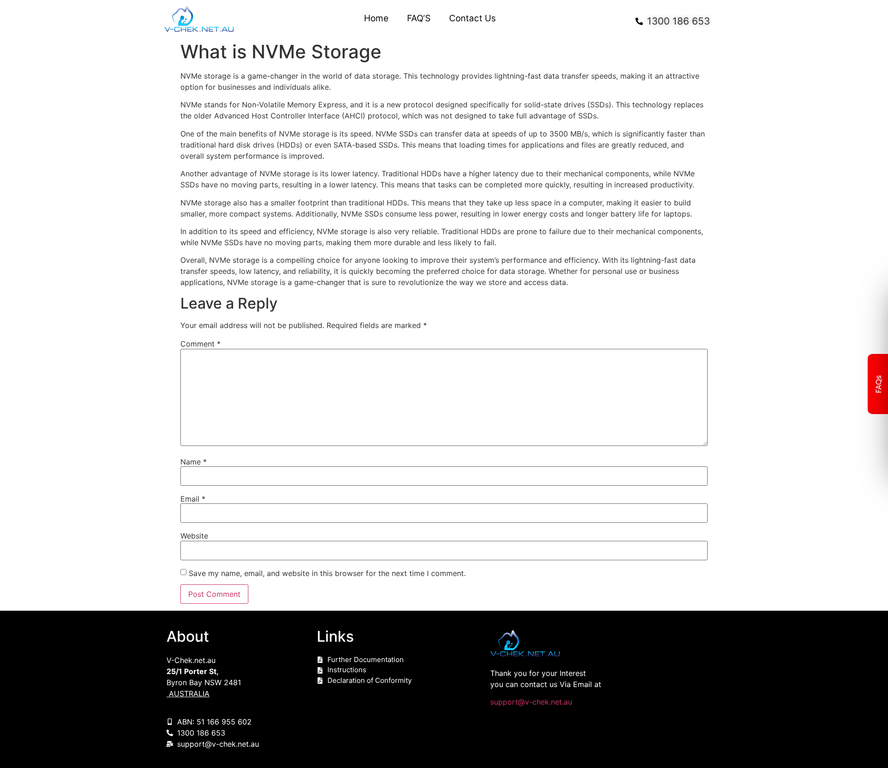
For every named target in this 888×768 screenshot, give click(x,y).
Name (193, 461)
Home (376, 18)
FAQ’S (419, 18)
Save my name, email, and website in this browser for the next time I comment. (327, 573)
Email (192, 498)
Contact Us (472, 18)
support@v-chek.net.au (531, 701)
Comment (200, 343)
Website (194, 535)
